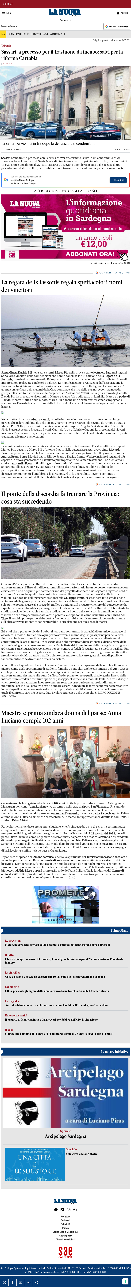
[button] (65, 904)
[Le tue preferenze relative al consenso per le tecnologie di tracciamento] (125, 1281)
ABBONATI (8, 4)
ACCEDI (124, 13)
